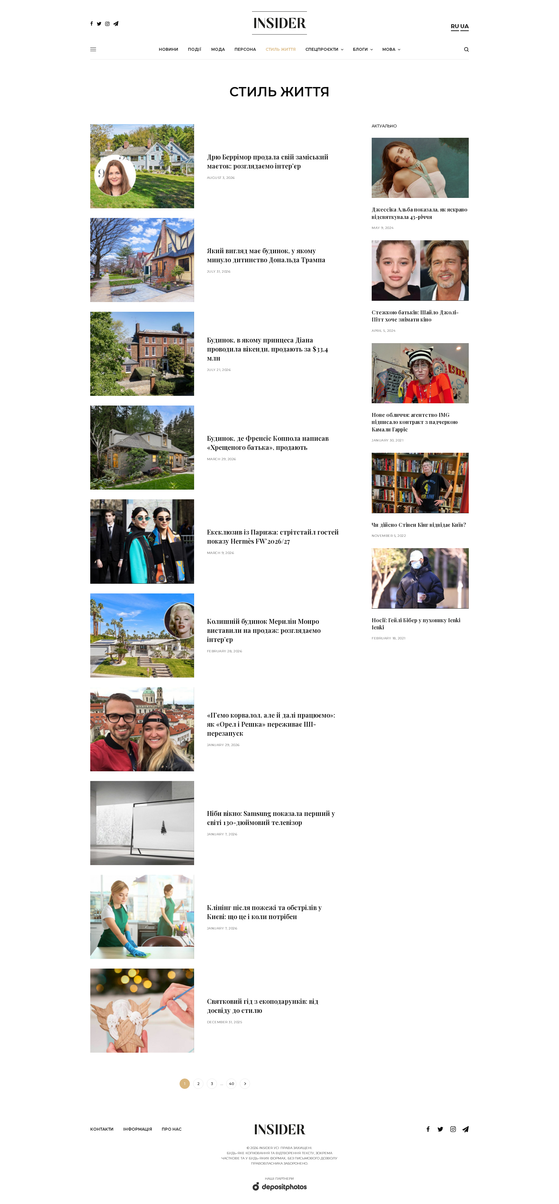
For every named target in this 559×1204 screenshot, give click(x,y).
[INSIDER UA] (279, 23)
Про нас (171, 1129)
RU (455, 26)
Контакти (102, 1129)
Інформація (137, 1129)
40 (231, 1083)
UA (464, 26)
